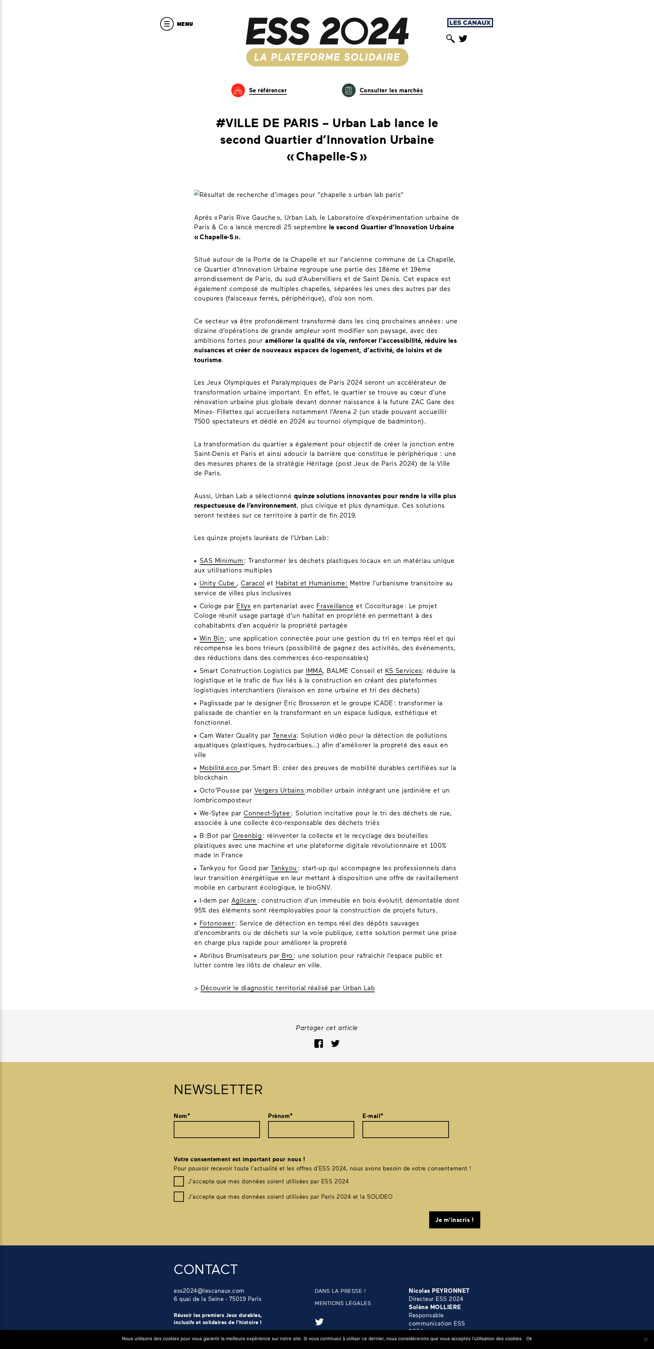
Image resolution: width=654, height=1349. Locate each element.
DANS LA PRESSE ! (340, 1290)
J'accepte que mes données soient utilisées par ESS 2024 (268, 1181)
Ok (529, 1338)
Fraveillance (335, 606)
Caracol (253, 583)
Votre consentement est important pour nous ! (239, 1159)
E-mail (373, 1115)
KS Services (403, 670)
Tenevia (285, 735)
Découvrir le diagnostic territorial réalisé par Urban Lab (288, 988)
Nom (182, 1115)
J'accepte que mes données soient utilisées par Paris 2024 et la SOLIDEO (290, 1196)
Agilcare (244, 900)
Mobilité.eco (220, 767)
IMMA (314, 670)
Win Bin (212, 638)
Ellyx (243, 606)
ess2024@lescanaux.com (209, 1290)
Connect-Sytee (267, 813)
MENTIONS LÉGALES (343, 1303)
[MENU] (167, 24)
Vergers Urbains (279, 790)
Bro (287, 955)
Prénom (280, 1115)
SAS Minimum (222, 560)
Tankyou (284, 868)
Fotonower (217, 923)
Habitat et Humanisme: (312, 583)
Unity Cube (218, 583)
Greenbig (248, 835)
